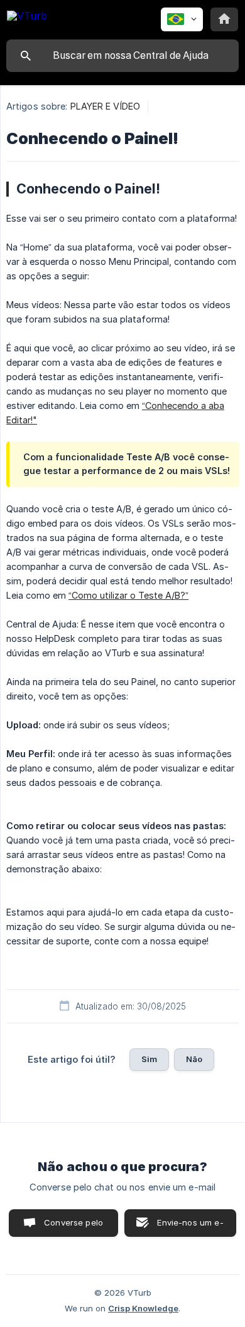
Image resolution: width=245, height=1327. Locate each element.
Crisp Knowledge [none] (143, 1308)
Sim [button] (149, 1059)
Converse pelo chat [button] (73, 1227)
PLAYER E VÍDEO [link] (105, 106)
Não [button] (194, 1059)
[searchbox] (122, 55)
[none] (27, 18)
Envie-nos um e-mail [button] (190, 1227)
